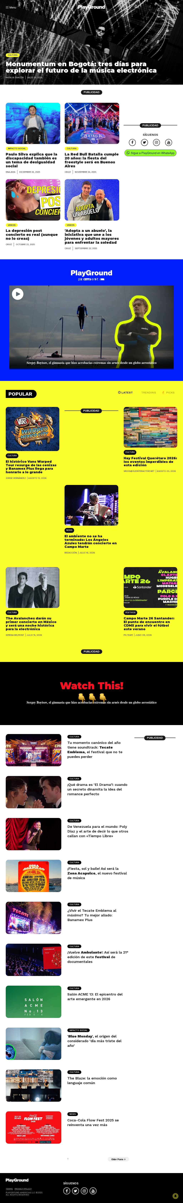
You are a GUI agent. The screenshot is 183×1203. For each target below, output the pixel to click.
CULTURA (71, 148)
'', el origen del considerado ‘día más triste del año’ (94, 1041)
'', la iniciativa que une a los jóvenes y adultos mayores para (92, 236)
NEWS (69, 530)
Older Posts (117, 1159)
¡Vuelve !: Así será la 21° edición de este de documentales (97, 957)
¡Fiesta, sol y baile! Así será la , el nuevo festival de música (97, 873)
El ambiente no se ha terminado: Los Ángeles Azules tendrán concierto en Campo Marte (91, 541)
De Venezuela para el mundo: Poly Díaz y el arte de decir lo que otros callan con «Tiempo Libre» (97, 831)
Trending (148, 392)
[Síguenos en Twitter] (144, 142)
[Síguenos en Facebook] (132, 142)
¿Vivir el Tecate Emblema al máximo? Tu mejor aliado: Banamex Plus (91, 915)
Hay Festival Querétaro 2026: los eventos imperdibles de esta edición (150, 461)
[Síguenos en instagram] (156, 142)
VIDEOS (12, 225)
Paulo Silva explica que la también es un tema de (31, 160)
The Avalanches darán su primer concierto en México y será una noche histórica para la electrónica (31, 623)
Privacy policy (23, 1188)
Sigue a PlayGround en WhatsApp (152, 153)
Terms (9, 1188)
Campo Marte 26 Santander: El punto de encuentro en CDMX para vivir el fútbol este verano (149, 623)
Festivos (130, 612)
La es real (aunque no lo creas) (32, 234)
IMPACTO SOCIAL (17, 148)
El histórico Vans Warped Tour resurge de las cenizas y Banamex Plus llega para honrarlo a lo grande (31, 467)
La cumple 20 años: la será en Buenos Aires (92, 160)
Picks (170, 392)
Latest (127, 392)
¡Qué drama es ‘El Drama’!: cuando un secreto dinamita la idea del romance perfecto (97, 789)
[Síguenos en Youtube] (168, 142)
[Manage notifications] (175, 1196)
